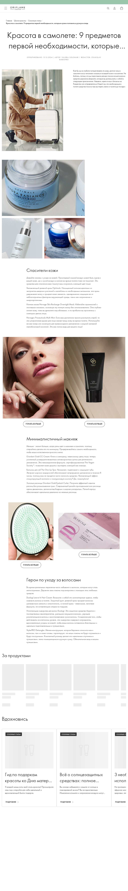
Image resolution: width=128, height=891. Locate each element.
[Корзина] (121, 8)
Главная (9, 20)
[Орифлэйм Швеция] (18, 8)
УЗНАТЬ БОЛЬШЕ (33, 424)
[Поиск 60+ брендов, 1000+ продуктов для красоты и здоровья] (108, 8)
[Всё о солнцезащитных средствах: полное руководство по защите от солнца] (84, 768)
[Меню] (6, 8)
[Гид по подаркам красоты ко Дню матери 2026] (29, 768)
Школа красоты (20, 20)
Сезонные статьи (34, 20)
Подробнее (11, 802)
